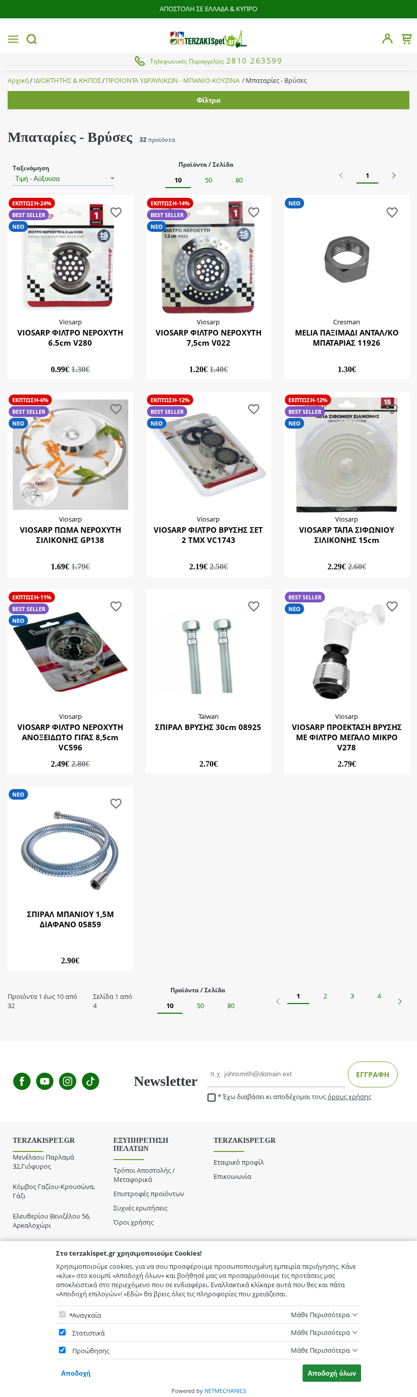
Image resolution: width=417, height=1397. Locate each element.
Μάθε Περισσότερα (320, 1314)
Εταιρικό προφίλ (239, 1162)
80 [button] (239, 180)
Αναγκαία (86, 1315)
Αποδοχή (76, 1373)
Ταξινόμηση (31, 168)
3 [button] (352, 995)
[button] (342, 175)
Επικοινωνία (232, 1176)
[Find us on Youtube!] (44, 1081)
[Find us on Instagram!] (67, 1081)
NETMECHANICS (225, 1390)
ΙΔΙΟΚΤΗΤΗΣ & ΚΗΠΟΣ (67, 80)
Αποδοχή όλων (332, 1373)
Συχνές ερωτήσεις (140, 1207)
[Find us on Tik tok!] (90, 1081)
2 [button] (325, 995)
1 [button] (367, 175)
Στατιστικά (88, 1333)
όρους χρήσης (349, 1096)
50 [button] (208, 180)
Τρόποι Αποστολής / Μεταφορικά (144, 1175)
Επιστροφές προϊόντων (148, 1193)
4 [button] (379, 995)
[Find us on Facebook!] (22, 1081)
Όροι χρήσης (133, 1222)
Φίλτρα (209, 100)
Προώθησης (90, 1350)
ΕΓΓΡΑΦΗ (373, 1074)
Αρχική (18, 80)
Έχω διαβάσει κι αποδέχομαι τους (297, 1096)
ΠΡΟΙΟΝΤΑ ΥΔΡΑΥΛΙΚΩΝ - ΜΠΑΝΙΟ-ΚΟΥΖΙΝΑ (173, 80)
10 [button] (178, 180)
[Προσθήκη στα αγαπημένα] (116, 214)
